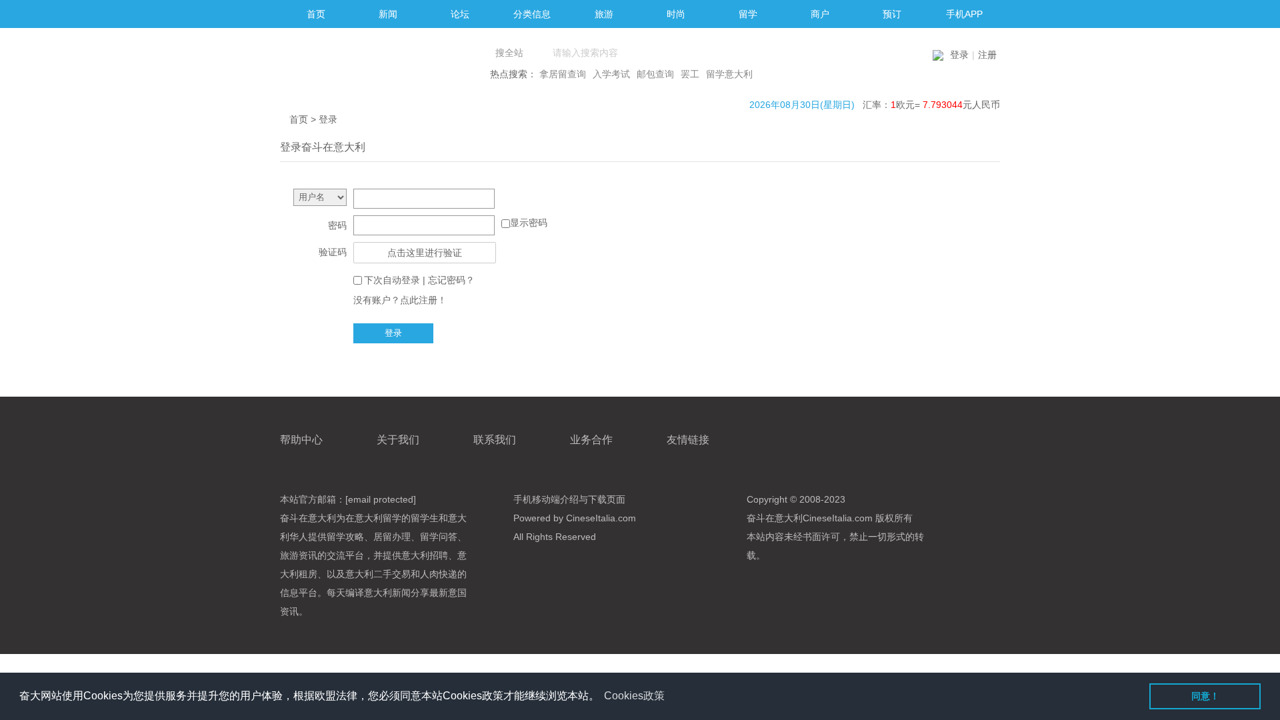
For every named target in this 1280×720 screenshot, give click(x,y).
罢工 (690, 74)
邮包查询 (655, 74)
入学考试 (611, 74)
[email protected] (380, 499)
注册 (987, 54)
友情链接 (688, 439)
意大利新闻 (387, 592)
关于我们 (398, 439)
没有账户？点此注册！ (400, 300)
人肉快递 (438, 574)
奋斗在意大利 (308, 518)
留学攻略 (345, 536)
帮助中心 (301, 439)
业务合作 (591, 439)
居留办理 (392, 536)
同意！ (1205, 696)
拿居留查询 (562, 74)
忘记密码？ (451, 280)
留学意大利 (729, 74)
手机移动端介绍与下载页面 (569, 499)
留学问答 (438, 536)
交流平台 (345, 555)
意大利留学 (378, 518)
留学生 (425, 518)
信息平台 (298, 592)
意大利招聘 (424, 555)
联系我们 (494, 439)
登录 (959, 54)
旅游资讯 (298, 555)
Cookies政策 (634, 695)
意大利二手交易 (378, 574)
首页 (298, 119)
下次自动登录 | (419, 280)
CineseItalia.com (838, 518)
